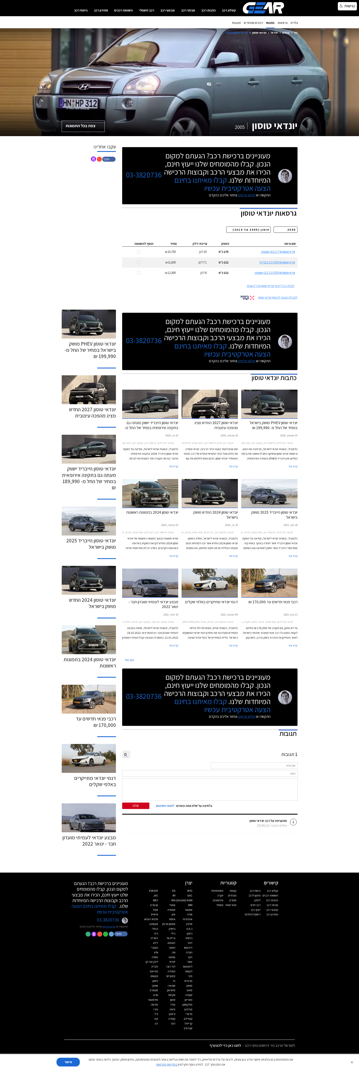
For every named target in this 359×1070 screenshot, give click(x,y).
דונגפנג (171, 943)
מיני (190, 976)
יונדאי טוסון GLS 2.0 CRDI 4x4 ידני (277, 262)
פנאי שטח (231, 905)
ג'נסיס (189, 938)
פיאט (172, 1009)
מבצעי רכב (167, 10)
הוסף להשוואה (143, 243)
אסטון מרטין (168, 924)
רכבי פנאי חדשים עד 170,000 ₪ (96, 721)
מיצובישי (170, 976)
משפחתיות (217, 891)
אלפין (189, 924)
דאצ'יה (154, 938)
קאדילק (188, 1019)
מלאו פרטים (246, 195)
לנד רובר (170, 966)
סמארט (154, 990)
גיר (296, 32)
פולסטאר (153, 1000)
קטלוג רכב (229, 10)
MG (173, 900)
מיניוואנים (218, 900)
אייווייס (154, 914)
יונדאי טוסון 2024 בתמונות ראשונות (90, 662)
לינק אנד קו (152, 962)
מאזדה (171, 971)
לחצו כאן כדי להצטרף (225, 1045)
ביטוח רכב (81, 10)
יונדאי (274, 32)
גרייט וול (171, 938)
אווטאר (188, 910)
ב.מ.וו (189, 929)
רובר (172, 1023)
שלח (136, 805)
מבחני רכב (188, 10)
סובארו (171, 986)
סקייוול (171, 995)
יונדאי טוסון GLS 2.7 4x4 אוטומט (278, 252)
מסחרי (219, 905)
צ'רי (156, 1014)
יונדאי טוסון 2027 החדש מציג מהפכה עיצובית (92, 412)
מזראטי (154, 971)
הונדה (189, 952)
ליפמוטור (187, 966)
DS (173, 891)
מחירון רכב (101, 10)
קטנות (233, 891)
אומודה (171, 910)
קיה (156, 1019)
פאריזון (188, 1000)
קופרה (171, 1019)
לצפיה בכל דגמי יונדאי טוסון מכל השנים (270, 286)
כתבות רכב (208, 10)
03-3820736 (144, 175)
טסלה (155, 957)
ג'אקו (189, 933)
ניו (174, 981)
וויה (173, 952)
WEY (155, 900)
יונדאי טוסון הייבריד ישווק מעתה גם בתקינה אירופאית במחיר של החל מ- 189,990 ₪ (89, 478)
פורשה (154, 1004)
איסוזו (172, 919)
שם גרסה (290, 243)
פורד (172, 1004)
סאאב (189, 986)
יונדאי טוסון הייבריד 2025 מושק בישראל (91, 543)
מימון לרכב (254, 895)
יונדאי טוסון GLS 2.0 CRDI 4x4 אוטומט (275, 273)
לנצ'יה (154, 966)
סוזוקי (155, 986)
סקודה (188, 995)
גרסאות (283, 23)
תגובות (236, 23)
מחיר (173, 243)
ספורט (232, 900)
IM (174, 895)
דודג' (189, 943)
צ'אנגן (172, 1014)
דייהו (155, 943)
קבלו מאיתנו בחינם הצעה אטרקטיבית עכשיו (222, 184)
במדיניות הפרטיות (166, 1064)
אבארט (154, 905)
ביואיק (172, 929)
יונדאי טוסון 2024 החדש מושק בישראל (92, 602)
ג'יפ (156, 933)
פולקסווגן (187, 1004)
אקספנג (153, 924)
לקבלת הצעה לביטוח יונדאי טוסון (278, 297)
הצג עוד (129, 660)
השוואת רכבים (123, 10)
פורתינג (188, 1009)
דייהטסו (188, 947)
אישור (68, 1062)
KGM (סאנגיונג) (184, 900)
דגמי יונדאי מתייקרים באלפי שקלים (95, 781)
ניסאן (155, 981)
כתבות (270, 23)
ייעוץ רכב (256, 910)
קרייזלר (188, 1023)
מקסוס (154, 976)
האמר (172, 947)
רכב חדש (256, 905)
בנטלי (155, 929)
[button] (109, 159)
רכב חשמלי (146, 10)
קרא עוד (293, 466)
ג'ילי (173, 933)
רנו (156, 1023)
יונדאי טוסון (259, 32)
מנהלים (232, 895)
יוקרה (220, 895)
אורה (189, 914)
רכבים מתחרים (253, 23)
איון (173, 914)
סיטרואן (171, 990)
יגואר (189, 962)
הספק (225, 243)
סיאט (189, 990)
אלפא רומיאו (151, 919)
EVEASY (153, 891)
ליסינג (257, 900)
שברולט (188, 1028)
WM (190, 905)
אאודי (172, 905)
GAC (189, 895)
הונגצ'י (154, 947)
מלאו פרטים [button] (109, 926)
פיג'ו (156, 1009)
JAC (156, 895)
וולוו (156, 952)
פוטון (172, 1000)
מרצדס (188, 981)
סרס (155, 995)
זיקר (190, 957)
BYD (189, 891)
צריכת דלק (200, 243)
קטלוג (286, 32)
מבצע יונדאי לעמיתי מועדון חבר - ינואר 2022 (89, 840)
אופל (155, 910)
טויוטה (171, 957)
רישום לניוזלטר (252, 914)
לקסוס (188, 971)
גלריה (294, 23)
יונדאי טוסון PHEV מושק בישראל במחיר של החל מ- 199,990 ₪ (90, 350)
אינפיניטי (187, 919)
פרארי (189, 1014)
